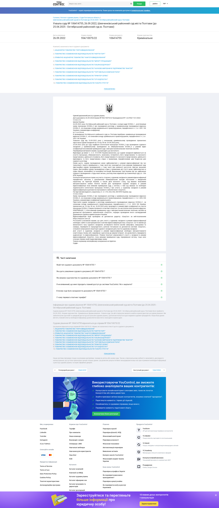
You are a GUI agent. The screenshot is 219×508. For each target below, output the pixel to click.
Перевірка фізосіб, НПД (112, 432)
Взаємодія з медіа (76, 440)
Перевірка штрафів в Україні (114, 471)
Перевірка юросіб (110, 429)
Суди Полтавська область (90, 17)
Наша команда (75, 436)
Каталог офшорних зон (78, 480)
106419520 (157, 370)
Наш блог (72, 455)
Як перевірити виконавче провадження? (113, 476)
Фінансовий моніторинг (112, 436)
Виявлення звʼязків (110, 451)
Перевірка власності (111, 440)
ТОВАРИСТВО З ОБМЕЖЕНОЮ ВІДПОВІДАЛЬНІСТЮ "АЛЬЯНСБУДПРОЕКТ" (83, 65)
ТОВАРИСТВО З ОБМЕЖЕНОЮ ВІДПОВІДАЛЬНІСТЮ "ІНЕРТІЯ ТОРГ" (80, 54)
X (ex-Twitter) (45, 444)
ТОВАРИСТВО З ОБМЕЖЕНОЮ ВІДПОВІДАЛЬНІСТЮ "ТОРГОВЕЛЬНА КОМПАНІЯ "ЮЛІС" (87, 72)
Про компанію (74, 432)
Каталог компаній (76, 469)
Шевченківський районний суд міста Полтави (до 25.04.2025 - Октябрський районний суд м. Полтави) (91, 20)
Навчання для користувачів (80, 451)
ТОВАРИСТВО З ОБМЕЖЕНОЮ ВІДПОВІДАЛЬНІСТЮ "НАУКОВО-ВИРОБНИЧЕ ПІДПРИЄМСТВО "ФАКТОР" (94, 68)
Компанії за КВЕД (76, 473)
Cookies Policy (45, 477)
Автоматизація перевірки (113, 447)
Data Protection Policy (48, 474)
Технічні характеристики (49, 481)
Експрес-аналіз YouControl (113, 455)
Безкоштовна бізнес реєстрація (106, 414)
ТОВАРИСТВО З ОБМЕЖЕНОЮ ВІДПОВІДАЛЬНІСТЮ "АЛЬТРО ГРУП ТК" (82, 83)
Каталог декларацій (77, 490)
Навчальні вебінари (77, 447)
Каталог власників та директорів (77, 485)
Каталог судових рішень (70, 17)
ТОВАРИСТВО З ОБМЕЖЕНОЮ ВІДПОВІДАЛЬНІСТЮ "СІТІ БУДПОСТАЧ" (81, 79)
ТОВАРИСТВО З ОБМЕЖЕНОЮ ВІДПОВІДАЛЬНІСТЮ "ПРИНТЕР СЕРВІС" (81, 76)
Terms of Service (46, 466)
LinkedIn (43, 432)
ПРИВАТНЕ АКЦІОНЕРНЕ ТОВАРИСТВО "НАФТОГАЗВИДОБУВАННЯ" (80, 57)
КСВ (70, 459)
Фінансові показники (111, 444)
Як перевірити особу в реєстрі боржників (114, 486)
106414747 (82, 370)
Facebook (43, 429)
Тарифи (72, 429)
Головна (56, 17)
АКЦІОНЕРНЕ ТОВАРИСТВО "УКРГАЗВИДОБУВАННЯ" (75, 50)
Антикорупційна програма (50, 485)
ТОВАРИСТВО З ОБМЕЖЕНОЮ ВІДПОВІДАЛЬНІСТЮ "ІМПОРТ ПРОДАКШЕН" (83, 61)
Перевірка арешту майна (112, 481)
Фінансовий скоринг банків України (113, 460)
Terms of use (45, 470)
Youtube (43, 436)
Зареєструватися (149, 504)
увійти (155, 4)
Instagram (43, 440)
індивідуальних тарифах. (140, 10)
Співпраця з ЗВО (75, 444)
